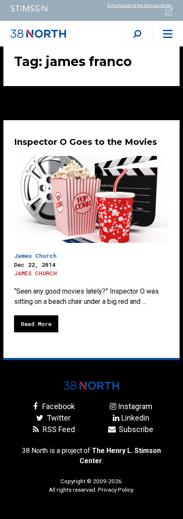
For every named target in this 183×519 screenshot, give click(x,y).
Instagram (135, 406)
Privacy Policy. (116, 489)
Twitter (57, 417)
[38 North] (91, 385)
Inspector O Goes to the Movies (85, 142)
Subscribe (135, 429)
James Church (35, 256)
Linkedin (135, 417)
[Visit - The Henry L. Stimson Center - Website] (46, 8)
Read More (36, 324)
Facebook (57, 406)
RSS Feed (57, 429)
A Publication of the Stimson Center (139, 5)
